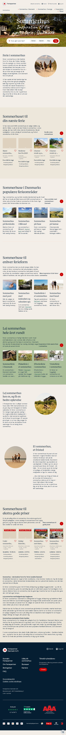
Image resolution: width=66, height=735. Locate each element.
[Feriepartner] (9, 4)
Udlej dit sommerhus (35, 3)
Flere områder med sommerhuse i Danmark (51, 201)
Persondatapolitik (9, 679)
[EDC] (42, 723)
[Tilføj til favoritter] (15, 151)
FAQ (4, 671)
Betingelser (7, 668)
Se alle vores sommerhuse (48, 133)
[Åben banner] (63, 732)
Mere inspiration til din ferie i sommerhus (49, 274)
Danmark (28, 307)
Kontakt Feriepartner (8, 660)
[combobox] (19, 41)
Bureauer (25, 664)
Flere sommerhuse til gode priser (49, 523)
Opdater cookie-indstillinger (12, 681)
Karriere (25, 668)
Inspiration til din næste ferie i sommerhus (48, 345)
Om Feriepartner (9, 664)
